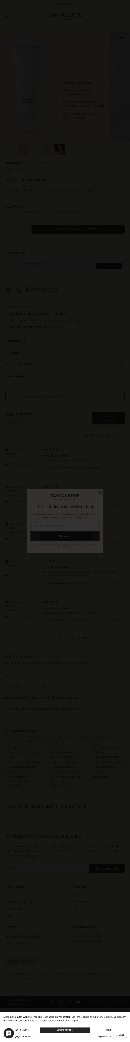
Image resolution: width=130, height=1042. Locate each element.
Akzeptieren (64, 1030)
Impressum (102, 1037)
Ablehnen (22, 1030)
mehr (108, 1030)
